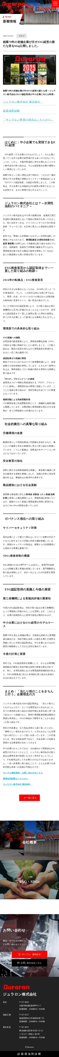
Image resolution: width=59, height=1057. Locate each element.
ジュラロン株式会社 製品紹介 (23, 101)
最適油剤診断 (31, 1053)
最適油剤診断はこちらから (15, 778)
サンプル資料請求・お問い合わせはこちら (23, 773)
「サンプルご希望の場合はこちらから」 (28, 119)
